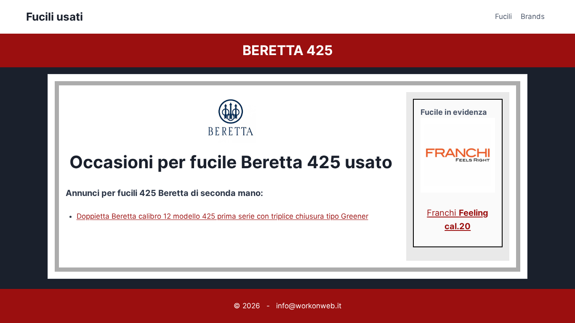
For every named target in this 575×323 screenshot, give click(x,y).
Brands (533, 16)
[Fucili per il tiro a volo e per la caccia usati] (458, 155)
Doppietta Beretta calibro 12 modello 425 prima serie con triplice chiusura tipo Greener (222, 216)
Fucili (503, 16)
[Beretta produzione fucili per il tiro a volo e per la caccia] (231, 117)
